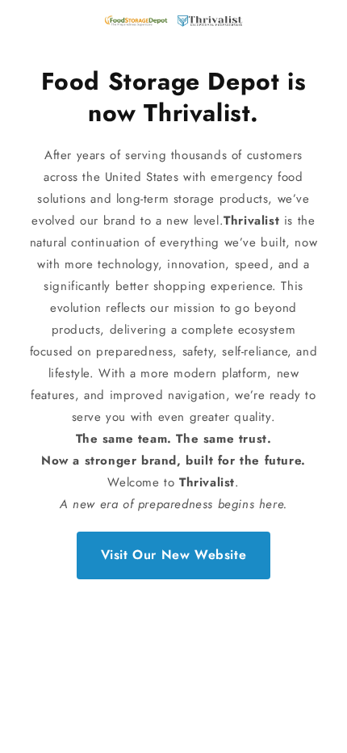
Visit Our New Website (174, 554)
